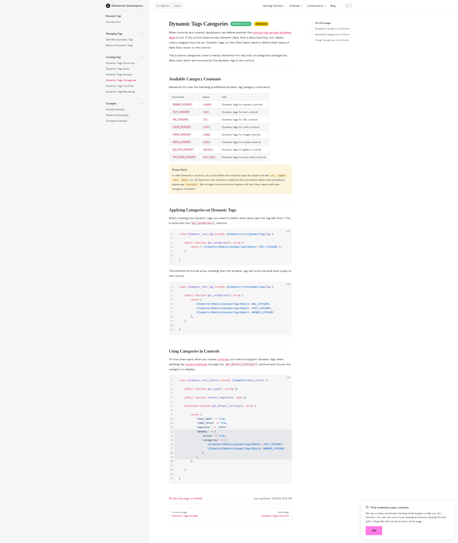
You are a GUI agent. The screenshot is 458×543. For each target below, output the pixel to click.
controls (223, 359)
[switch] (348, 6)
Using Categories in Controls (332, 40)
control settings (196, 364)
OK (374, 530)
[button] (124, 16)
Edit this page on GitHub (187, 498)
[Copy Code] (286, 234)
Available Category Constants (332, 28)
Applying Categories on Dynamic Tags (333, 34)
